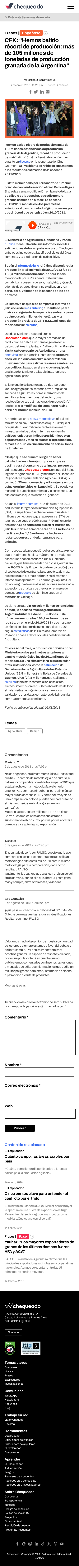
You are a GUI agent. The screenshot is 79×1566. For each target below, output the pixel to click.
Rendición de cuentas (17, 1525)
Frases (11, 33)
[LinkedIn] (38, 1544)
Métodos (10, 1504)
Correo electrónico (22, 1085)
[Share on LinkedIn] (42, 92)
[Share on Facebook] (31, 92)
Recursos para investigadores (22, 1484)
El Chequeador (14, 1464)
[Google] (25, 1544)
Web (9, 1106)
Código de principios (17, 1509)
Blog (7, 1408)
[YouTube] (61, 1544)
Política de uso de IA (17, 1513)
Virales (9, 1371)
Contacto (13, 1332)
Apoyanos (11, 1403)
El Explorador (13, 1448)
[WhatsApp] (57, 1544)
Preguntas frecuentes (17, 1529)
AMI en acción (13, 1468)
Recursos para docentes (19, 1476)
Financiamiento (14, 1521)
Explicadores (12, 1379)
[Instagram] (31, 1544)
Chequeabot (12, 1452)
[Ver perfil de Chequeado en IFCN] (10, 1348)
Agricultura (15, 731)
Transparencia (13, 1500)
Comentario (16, 1017)
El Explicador (14, 1151)
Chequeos (11, 1367)
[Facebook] (19, 1544)
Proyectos (11, 1517)
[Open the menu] (70, 6)
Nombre (13, 1065)
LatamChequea (14, 1419)
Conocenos (11, 1496)
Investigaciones (14, 1383)
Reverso (10, 1424)
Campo (34, 731)
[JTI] (31, 1348)
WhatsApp (11, 1395)
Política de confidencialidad (56, 1554)
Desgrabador (13, 1435)
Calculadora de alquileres (20, 1444)
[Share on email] (47, 92)
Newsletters (12, 1399)
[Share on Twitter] (36, 92)
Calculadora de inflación (19, 1439)
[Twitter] (50, 1544)
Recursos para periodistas (20, 1480)
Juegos (9, 1472)
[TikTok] (44, 1544)
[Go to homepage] (30, 6)
